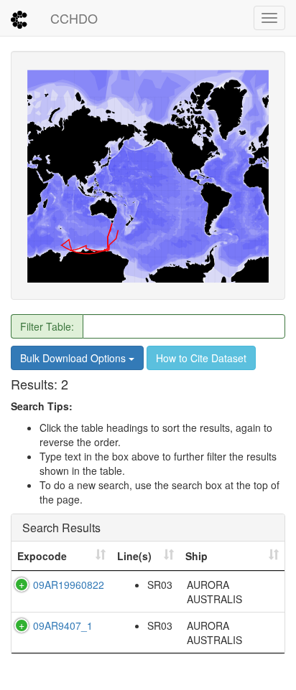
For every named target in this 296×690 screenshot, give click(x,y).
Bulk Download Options (74, 358)
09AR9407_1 (63, 625)
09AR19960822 (68, 584)
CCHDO (74, 18)
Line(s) (134, 556)
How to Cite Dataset (201, 358)
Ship (196, 556)
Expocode (42, 556)
